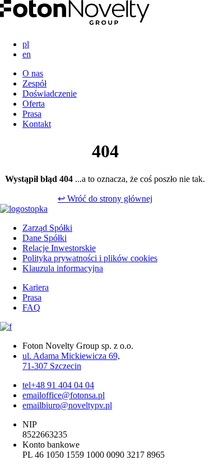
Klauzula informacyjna (62, 268)
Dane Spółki (44, 238)
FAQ (31, 307)
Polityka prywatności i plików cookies (89, 258)
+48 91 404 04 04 (58, 385)
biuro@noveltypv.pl (67, 405)
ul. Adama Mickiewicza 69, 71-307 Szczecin (71, 361)
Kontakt (36, 124)
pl (25, 44)
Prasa (31, 114)
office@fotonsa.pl (63, 395)
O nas (32, 73)
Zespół (34, 83)
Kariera (35, 287)
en (26, 54)
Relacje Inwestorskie (59, 248)
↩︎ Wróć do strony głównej (105, 198)
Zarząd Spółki (47, 228)
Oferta (33, 103)
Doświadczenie (49, 93)
